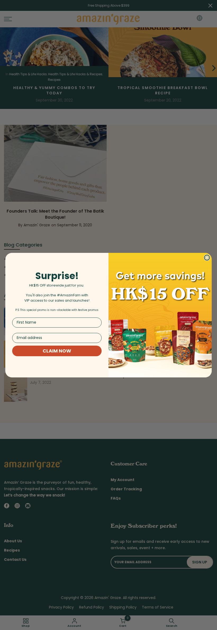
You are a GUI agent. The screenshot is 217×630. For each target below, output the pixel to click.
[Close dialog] (207, 257)
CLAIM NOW (57, 350)
